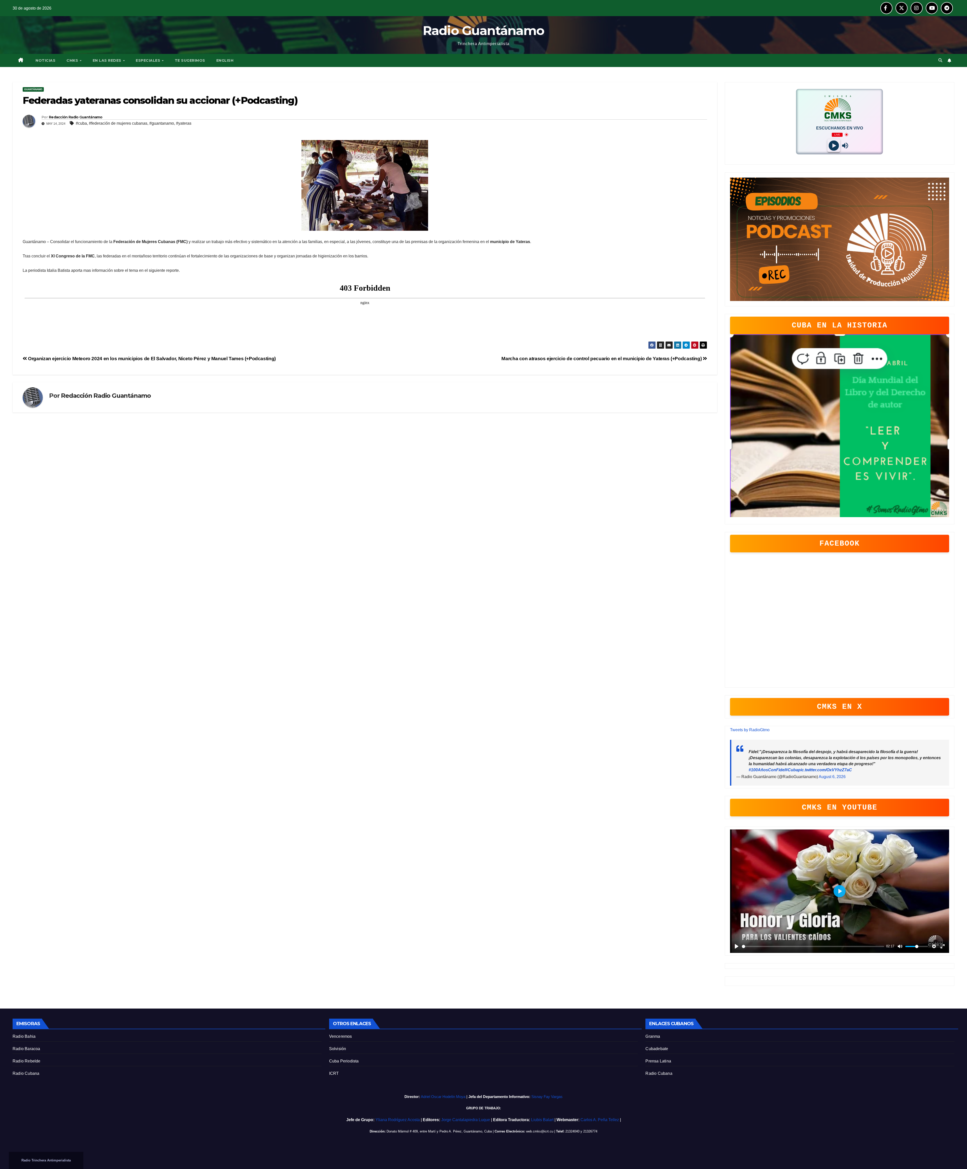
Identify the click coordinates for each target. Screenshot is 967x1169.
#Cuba (791, 770)
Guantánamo (33, 89)
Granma (652, 1036)
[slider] (813, 946)
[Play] (833, 145)
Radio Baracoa (26, 1049)
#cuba (81, 123)
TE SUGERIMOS (190, 60)
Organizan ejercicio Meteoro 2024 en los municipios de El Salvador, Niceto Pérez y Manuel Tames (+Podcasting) (151, 358)
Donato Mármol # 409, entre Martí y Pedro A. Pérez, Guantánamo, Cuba (439, 1131)
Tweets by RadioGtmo (750, 730)
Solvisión (337, 1049)
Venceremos (340, 1036)
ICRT (334, 1073)
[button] (940, 60)
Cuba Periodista (344, 1061)
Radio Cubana (26, 1073)
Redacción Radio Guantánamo (75, 117)
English (225, 60)
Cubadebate (656, 1049)
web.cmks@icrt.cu (539, 1131)
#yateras (183, 123)
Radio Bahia (24, 1036)
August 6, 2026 (832, 777)
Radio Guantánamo (483, 30)
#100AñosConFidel (767, 770)
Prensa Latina (658, 1061)
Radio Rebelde (27, 1061)
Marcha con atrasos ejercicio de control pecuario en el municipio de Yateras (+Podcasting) (602, 358)
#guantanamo (161, 123)
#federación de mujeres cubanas (118, 123)
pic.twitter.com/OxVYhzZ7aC (825, 770)
